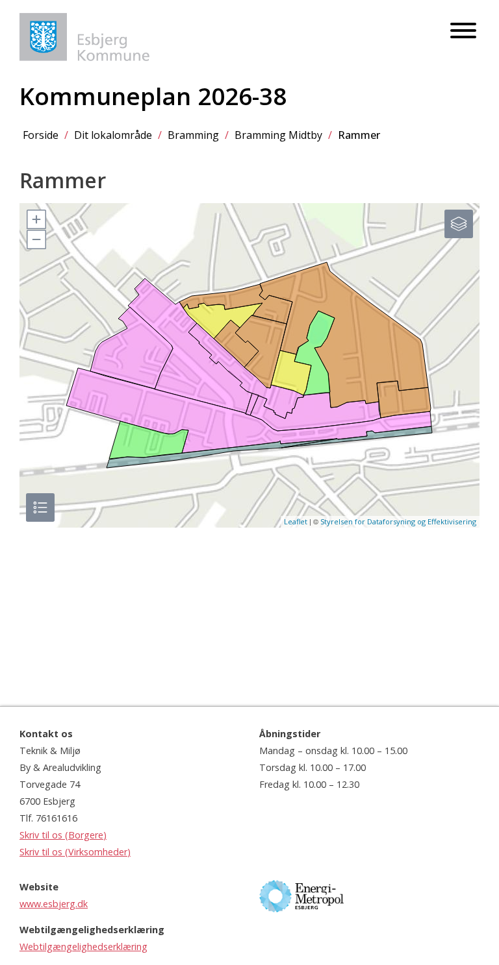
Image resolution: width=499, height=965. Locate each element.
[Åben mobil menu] (463, 31)
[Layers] (458, 224)
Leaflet (295, 521)
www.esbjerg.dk (53, 904)
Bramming (193, 135)
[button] (35, 219)
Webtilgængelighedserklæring (83, 946)
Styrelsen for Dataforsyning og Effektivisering (398, 521)
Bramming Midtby (278, 135)
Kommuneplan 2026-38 (153, 96)
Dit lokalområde (113, 135)
